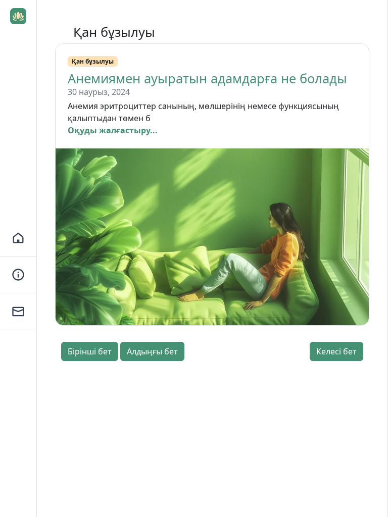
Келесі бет (336, 351)
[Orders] (18, 274)
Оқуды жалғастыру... (113, 130)
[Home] (18, 238)
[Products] (18, 311)
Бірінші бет (90, 351)
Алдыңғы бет (152, 351)
